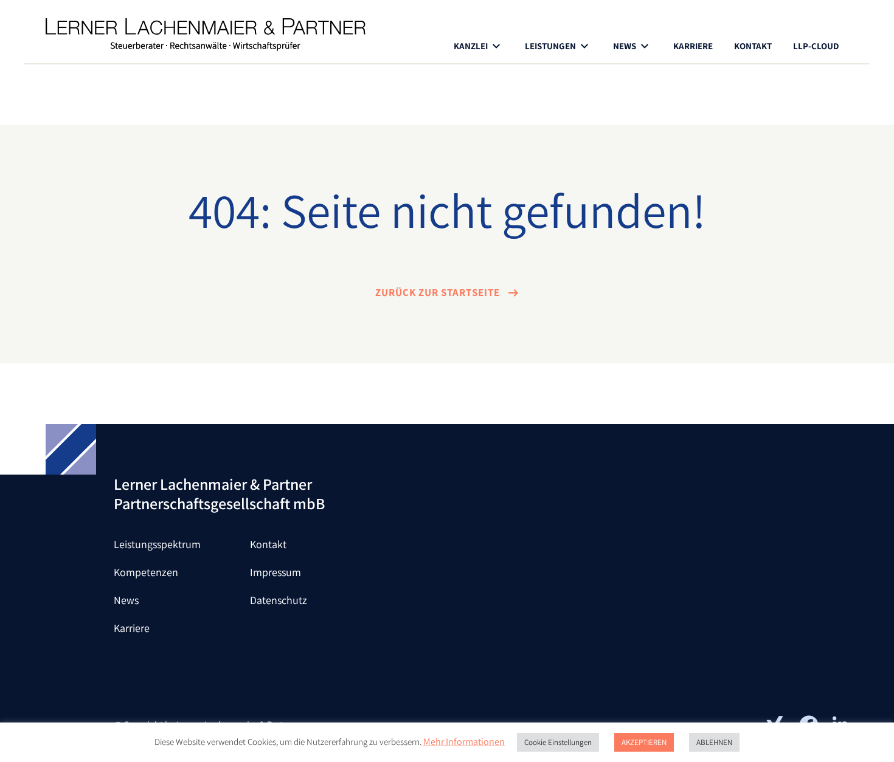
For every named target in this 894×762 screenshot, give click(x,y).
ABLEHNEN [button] (714, 742)
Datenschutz (278, 600)
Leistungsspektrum (157, 544)
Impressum (275, 572)
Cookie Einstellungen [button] (558, 742)
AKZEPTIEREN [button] (644, 742)
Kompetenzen (146, 572)
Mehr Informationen (464, 741)
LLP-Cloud (816, 46)
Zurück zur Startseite (438, 292)
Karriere (693, 46)
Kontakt (753, 46)
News (126, 600)
